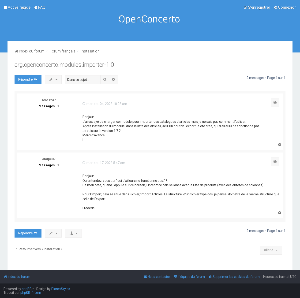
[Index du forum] (150, 20)
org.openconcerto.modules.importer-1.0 (64, 64)
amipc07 (49, 159)
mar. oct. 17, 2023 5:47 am (105, 163)
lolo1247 (49, 100)
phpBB (27, 289)
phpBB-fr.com (30, 292)
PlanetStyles (60, 289)
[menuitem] (39, 7)
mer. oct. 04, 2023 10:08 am (106, 104)
